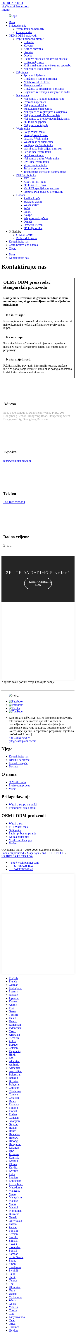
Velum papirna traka (35, 165)
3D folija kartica (33, 228)
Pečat (27, 208)
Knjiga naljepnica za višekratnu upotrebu (47, 65)
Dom (12, 22)
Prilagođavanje (17, 25)
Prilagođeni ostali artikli (22, 807)
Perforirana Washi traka (37, 151)
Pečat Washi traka (34, 155)
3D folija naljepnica (35, 121)
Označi (28, 221)
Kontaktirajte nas (19, 241)
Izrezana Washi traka (36, 138)
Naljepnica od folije (35, 105)
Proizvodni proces (26, 238)
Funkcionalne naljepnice (38, 108)
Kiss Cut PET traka (35, 181)
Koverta (28, 45)
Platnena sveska (33, 85)
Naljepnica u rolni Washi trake (41, 158)
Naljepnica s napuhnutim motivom (44, 98)
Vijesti (12, 248)
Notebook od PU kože (37, 82)
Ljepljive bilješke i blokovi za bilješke (46, 58)
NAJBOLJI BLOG (53, 853)
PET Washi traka (26, 175)
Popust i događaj (18, 763)
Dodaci (20, 195)
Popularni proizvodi (13, 853)
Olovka (28, 55)
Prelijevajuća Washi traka (38, 145)
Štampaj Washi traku (36, 135)
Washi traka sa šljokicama (38, 141)
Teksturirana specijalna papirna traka (45, 171)
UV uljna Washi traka (36, 161)
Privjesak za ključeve (36, 218)
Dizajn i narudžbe (19, 759)
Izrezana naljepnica (35, 102)
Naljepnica (22, 95)
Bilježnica (22, 72)
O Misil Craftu (24, 234)
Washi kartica (31, 205)
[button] (38, 583)
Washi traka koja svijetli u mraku (43, 148)
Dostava (13, 766)
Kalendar (29, 42)
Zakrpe (28, 215)
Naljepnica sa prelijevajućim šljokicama (47, 118)
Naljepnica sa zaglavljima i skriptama (45, 112)
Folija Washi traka (34, 131)
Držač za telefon (33, 224)
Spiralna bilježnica (34, 75)
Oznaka (28, 52)
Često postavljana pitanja (23, 244)
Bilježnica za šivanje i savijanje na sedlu (47, 92)
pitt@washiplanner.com (17, 460)
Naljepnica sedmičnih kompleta (42, 115)
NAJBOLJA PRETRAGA (17, 856)
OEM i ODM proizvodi (23, 35)
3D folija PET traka (35, 185)
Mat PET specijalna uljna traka (41, 188)
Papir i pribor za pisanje (30, 38)
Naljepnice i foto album (37, 68)
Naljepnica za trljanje (36, 125)
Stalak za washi (33, 201)
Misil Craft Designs (20, 840)
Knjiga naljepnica (34, 62)
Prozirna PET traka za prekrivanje (43, 191)
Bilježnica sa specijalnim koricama (44, 88)
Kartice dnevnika (34, 48)
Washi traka (23, 128)
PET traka (29, 178)
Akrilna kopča (32, 198)
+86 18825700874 (14, 502)
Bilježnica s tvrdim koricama (40, 78)
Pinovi (27, 211)
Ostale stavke (24, 32)
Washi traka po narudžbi (30, 28)
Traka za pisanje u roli (36, 168)
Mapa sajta (33, 853)
